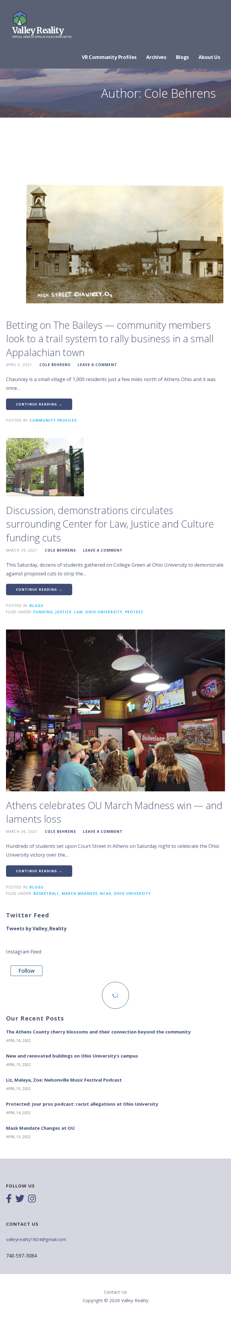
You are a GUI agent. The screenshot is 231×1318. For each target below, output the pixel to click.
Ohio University (103, 611)
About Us (209, 57)
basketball (46, 893)
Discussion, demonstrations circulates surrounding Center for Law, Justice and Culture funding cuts (110, 523)
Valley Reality (37, 30)
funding (43, 611)
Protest (134, 611)
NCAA (105, 893)
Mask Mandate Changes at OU (40, 1128)
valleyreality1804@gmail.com (36, 1239)
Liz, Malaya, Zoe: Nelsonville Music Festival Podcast (64, 1080)
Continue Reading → (39, 404)
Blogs (182, 57)
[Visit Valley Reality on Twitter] (19, 1199)
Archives (156, 57)
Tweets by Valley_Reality (36, 928)
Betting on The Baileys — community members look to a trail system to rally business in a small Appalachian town (110, 338)
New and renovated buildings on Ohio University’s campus (72, 1056)
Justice (63, 611)
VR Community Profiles (109, 57)
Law (78, 611)
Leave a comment (97, 364)
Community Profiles (53, 420)
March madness (79, 893)
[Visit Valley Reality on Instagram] (32, 1199)
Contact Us (115, 1292)
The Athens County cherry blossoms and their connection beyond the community (98, 1032)
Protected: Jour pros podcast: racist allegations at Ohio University (82, 1104)
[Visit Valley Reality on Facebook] (9, 1199)
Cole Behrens (54, 364)
